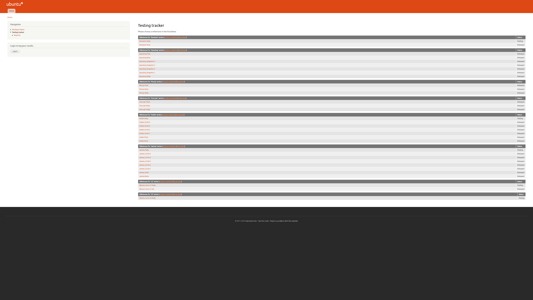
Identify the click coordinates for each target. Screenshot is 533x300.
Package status (18, 29)
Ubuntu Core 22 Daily (147, 185)
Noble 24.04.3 (144, 126)
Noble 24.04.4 (144, 122)
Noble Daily (143, 118)
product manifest (170, 37)
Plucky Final (143, 85)
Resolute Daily (144, 41)
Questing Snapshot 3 (147, 65)
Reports (17, 35)
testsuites (182, 37)
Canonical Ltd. (251, 221)
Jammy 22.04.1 (145, 169)
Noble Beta (143, 141)
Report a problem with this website (284, 221)
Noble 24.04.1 (144, 133)
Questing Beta (144, 57)
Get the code (263, 221)
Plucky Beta (143, 89)
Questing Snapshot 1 (147, 72)
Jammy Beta (144, 176)
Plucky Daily (143, 93)
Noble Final (143, 137)
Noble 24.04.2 (144, 130)
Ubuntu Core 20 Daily (147, 198)
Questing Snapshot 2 (147, 69)
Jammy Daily (144, 150)
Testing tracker (18, 32)
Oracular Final (144, 102)
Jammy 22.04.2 (145, 165)
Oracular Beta (144, 106)
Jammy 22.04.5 (145, 154)
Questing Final (144, 54)
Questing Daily (144, 76)
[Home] (15, 4)
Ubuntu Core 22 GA (146, 189)
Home (11, 11)
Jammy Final (144, 172)
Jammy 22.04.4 (145, 157)
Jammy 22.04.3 (145, 161)
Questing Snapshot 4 (147, 61)
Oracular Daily (144, 109)
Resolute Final (144, 45)
